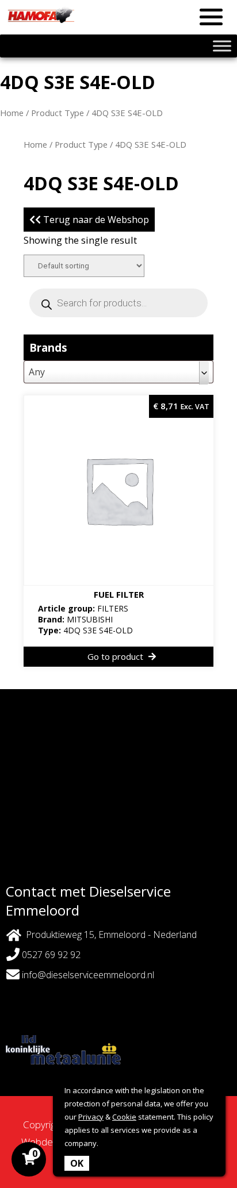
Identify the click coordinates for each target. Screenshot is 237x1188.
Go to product (116, 656)
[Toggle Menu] (222, 45)
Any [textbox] (37, 372)
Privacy (91, 1117)
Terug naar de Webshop (95, 219)
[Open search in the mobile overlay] (118, 303)
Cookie (124, 1117)
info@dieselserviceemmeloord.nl (88, 974)
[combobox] (118, 371)
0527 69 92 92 (50, 954)
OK (76, 1163)
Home (12, 112)
